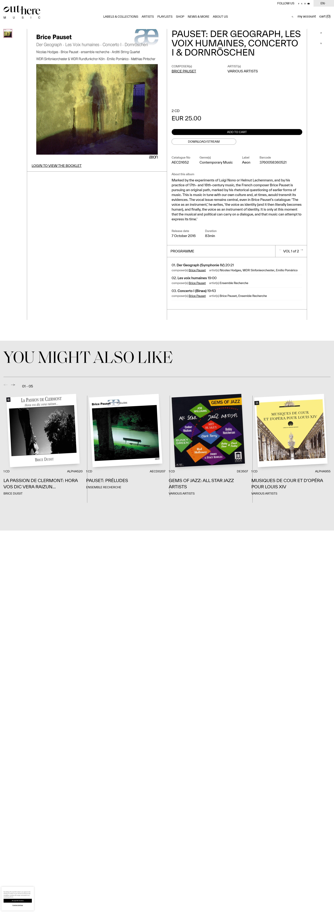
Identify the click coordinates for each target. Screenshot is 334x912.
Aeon (246, 162)
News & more (198, 16)
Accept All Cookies (18, 900)
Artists (148, 16)
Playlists (164, 16)
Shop (180, 16)
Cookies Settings (17, 905)
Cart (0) (325, 16)
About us (220, 16)
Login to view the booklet (57, 166)
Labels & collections (120, 16)
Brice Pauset (184, 71)
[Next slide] (13, 385)
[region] (17, 899)
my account (307, 16)
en (323, 3)
